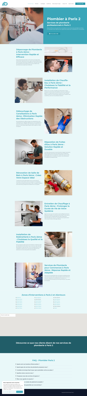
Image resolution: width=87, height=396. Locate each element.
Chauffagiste (43, 3)
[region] (13, 387)
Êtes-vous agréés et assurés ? (25, 379)
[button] (38, 3)
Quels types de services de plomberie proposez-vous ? (32, 367)
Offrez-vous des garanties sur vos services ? (29, 385)
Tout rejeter (13, 391)
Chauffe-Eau (48, 3)
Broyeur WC (65, 3)
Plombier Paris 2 (31, 3)
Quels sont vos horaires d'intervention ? (28, 364)
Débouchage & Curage (56, 3)
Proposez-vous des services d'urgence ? (28, 376)
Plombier (36, 3)
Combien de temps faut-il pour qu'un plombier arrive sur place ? (35, 370)
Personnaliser (6, 391)
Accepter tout (19, 391)
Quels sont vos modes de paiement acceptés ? (30, 382)
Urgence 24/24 (71, 3)
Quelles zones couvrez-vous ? (25, 373)
